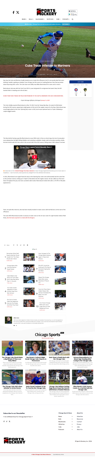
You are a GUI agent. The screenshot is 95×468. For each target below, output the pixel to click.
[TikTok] (6, 421)
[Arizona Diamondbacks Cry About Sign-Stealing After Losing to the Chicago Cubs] (82, 348)
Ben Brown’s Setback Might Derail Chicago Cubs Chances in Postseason (35, 359)
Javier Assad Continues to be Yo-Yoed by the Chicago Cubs (36, 387)
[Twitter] (18, 13)
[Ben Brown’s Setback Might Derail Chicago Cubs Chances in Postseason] (35, 348)
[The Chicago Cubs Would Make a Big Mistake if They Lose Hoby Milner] (12, 348)
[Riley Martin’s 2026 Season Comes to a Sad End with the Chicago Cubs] (82, 377)
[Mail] (14, 325)
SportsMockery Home (58, 454)
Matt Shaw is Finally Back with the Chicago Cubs (59, 358)
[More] (54, 69)
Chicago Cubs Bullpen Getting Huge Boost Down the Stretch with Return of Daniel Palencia (59, 388)
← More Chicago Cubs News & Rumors (41, 454)
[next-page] (49, 401)
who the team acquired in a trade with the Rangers (21, 217)
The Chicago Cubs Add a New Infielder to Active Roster (12, 387)
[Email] (50, 69)
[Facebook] (13, 13)
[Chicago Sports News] (46, 12)
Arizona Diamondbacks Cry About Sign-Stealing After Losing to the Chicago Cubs (82, 359)
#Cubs (5, 96)
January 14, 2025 (45, 100)
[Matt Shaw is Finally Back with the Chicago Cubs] (59, 348)
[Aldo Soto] (37, 74)
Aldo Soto (42, 74)
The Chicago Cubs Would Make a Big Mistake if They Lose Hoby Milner (12, 359)
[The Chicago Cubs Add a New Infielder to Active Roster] (12, 377)
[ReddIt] (47, 69)
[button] (72, 19)
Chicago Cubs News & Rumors (47, 61)
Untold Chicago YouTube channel (24, 171)
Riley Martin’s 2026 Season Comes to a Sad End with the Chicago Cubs (82, 388)
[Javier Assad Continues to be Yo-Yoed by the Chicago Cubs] (35, 377)
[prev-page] (45, 401)
